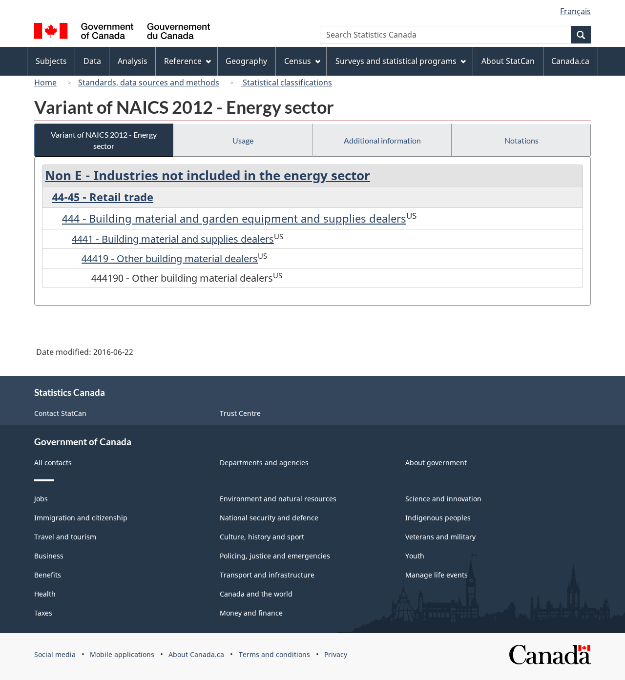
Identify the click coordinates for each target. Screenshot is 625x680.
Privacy (335, 654)
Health (45, 593)
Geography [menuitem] (246, 61)
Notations (521, 140)
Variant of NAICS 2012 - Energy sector (104, 140)
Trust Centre (240, 413)
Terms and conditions (274, 654)
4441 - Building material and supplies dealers (173, 239)
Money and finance (251, 613)
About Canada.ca (196, 654)
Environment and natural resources (278, 498)
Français (575, 11)
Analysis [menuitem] (132, 61)
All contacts (53, 462)
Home (45, 82)
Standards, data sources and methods (148, 82)
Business (48, 555)
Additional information (382, 140)
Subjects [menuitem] (51, 61)
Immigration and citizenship (80, 517)
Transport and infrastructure (267, 574)
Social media (55, 654)
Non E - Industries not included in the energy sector (207, 175)
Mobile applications (122, 654)
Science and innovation (443, 498)
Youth (414, 555)
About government (436, 462)
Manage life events (436, 574)
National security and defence (269, 517)
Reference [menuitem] (183, 61)
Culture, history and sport (262, 536)
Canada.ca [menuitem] (570, 61)
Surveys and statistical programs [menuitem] (396, 61)
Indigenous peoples (438, 517)
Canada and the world (256, 593)
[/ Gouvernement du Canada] (122, 32)
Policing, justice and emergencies (275, 555)
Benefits (47, 574)
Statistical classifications (286, 82)
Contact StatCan (60, 413)
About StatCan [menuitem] (508, 61)
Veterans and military (440, 536)
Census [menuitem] (297, 61)
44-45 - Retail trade (102, 196)
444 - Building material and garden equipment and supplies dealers (234, 218)
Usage (242, 140)
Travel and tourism (65, 536)
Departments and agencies (264, 462)
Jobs (41, 498)
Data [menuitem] (92, 61)
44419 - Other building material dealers (170, 258)
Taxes (43, 613)
